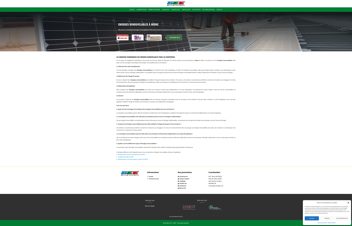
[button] (348, 203)
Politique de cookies (322, 222)
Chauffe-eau (175, 9)
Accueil (132, 9)
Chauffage (165, 9)
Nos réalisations (208, 9)
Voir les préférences (342, 218)
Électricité (196, 9)
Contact (220, 9)
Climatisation (141, 9)
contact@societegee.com (215, 186)
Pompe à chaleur (154, 9)
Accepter (311, 218)
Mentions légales (332, 222)
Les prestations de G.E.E (176, 216)
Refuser (327, 218)
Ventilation (186, 9)
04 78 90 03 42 (174, 37)
